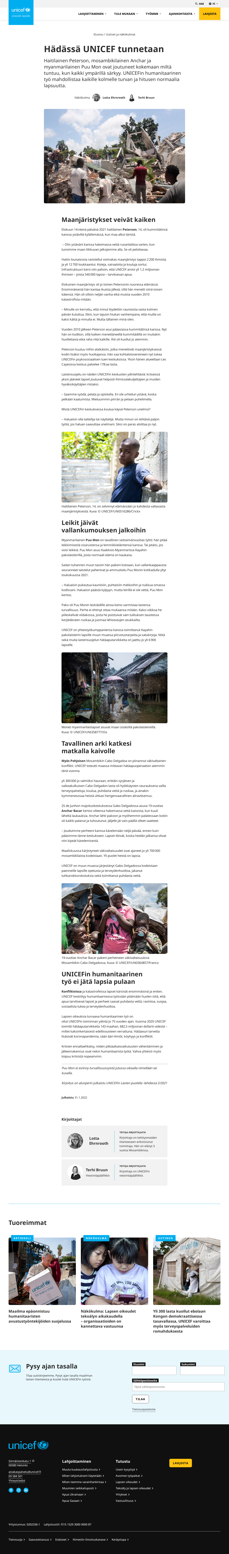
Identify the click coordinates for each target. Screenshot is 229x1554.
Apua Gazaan (70, 1501)
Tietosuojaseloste (143, 1409)
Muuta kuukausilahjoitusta (80, 1469)
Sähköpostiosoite (145, 1380)
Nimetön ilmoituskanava (89, 1539)
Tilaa (140, 1399)
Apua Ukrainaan (72, 1494)
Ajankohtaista (180, 14)
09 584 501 (16, 1476)
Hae (201, 3)
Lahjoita (210, 14)
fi (214, 3)
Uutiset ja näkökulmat (120, 34)
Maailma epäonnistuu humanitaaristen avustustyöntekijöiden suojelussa (40, 1316)
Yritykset (121, 1494)
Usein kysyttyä (125, 1469)
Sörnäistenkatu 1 (20, 1461)
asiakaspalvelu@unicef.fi (25, 1472)
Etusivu (98, 34)
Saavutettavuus (39, 1539)
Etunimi (138, 1364)
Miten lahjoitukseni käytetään (82, 1476)
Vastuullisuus (125, 1501)
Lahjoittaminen (91, 14)
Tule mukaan (124, 14)
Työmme (152, 14)
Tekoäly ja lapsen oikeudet (133, 1488)
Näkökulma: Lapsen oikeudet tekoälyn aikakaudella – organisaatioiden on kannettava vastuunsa (108, 1319)
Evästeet (61, 1539)
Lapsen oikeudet (127, 1482)
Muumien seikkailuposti (78, 1488)
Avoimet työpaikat (128, 1476)
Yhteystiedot (17, 1480)
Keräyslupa (119, 1539)
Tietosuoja (15, 1539)
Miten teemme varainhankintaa (83, 1482)
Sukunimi (188, 1364)
